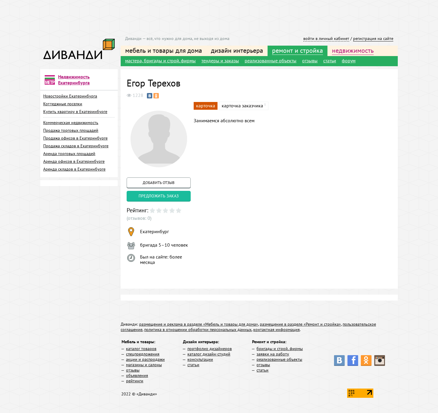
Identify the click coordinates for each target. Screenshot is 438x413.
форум (348, 61)
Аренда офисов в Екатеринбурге (74, 161)
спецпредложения (142, 354)
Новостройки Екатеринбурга (70, 96)
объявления (137, 375)
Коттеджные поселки (62, 103)
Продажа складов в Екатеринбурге (75, 146)
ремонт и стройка (297, 50)
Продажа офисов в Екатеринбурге (75, 138)
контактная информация (276, 329)
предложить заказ (159, 196)
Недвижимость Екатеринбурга (74, 80)
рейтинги (134, 380)
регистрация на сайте (373, 38)
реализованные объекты (270, 61)
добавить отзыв (159, 182)
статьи (329, 61)
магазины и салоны (144, 364)
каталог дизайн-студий (208, 354)
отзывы (310, 61)
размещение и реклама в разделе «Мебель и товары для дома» (198, 324)
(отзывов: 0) (139, 218)
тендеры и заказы (220, 61)
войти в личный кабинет (326, 38)
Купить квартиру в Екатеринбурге (75, 111)
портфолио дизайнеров (209, 348)
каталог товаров (141, 348)
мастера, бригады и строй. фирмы (160, 61)
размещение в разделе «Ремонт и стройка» (300, 324)
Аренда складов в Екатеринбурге (74, 169)
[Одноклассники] (156, 95)
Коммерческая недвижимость (70, 122)
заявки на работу (273, 354)
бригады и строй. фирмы (280, 348)
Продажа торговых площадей (70, 130)
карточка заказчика (242, 106)
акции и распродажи (145, 359)
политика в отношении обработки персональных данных (197, 329)
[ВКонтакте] (149, 95)
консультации (200, 359)
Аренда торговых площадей (69, 153)
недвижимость (353, 50)
